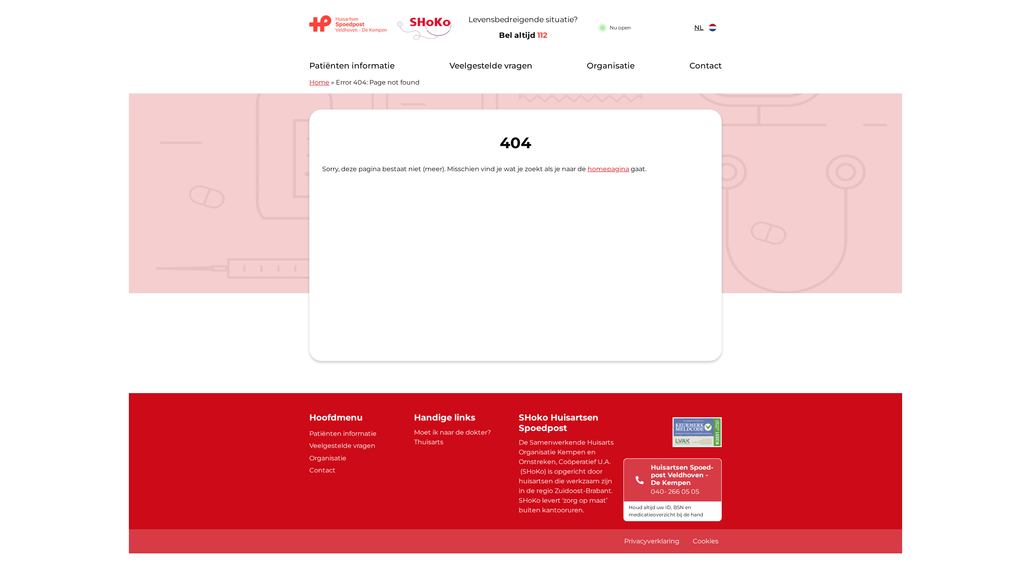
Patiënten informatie (352, 65)
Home (319, 82)
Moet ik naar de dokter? (452, 432)
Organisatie (611, 65)
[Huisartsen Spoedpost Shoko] (380, 27)
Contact (705, 65)
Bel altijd (523, 35)
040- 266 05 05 (675, 491)
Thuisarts (428, 442)
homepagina (608, 169)
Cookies (705, 541)
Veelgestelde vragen (490, 65)
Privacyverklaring (651, 541)
